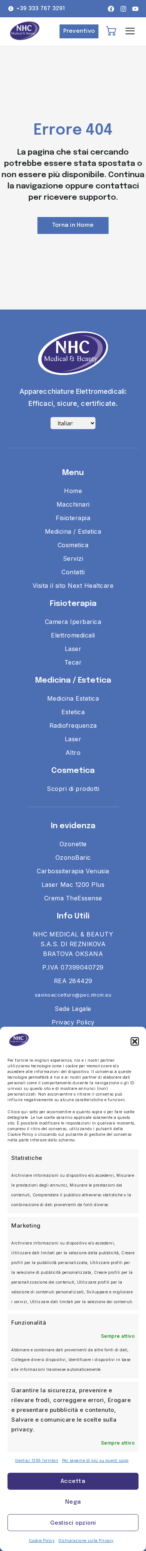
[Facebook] (111, 9)
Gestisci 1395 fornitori (36, 1460)
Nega (73, 1502)
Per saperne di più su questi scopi (95, 1460)
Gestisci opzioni (73, 1522)
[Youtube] (135, 9)
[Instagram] (123, 9)
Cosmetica (73, 770)
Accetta (73, 1481)
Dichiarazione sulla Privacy (86, 1540)
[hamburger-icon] (130, 31)
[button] (135, 1041)
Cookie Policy (42, 1540)
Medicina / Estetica (73, 680)
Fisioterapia (73, 603)
